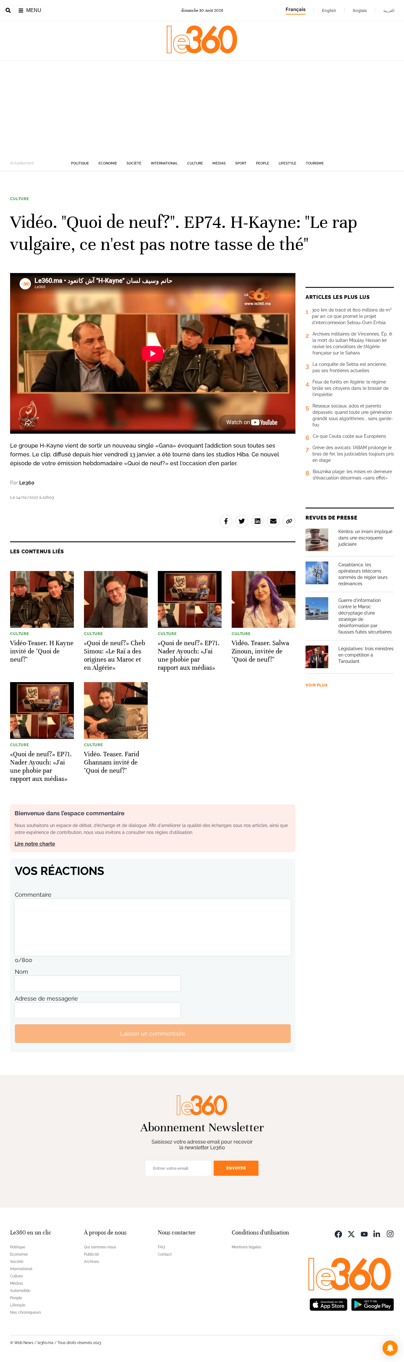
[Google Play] (372, 1303)
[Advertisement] (202, 108)
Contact (165, 1254)
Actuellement (22, 163)
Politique (80, 163)
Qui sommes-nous (100, 1247)
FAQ (161, 1247)
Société (134, 163)
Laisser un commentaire (152, 1033)
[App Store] (329, 1303)
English (329, 10)
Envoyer (236, 1168)
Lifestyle (287, 163)
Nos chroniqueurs (25, 1312)
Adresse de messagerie (46, 998)
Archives (91, 1261)
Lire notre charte (35, 844)
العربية (389, 10)
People (262, 163)
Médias (219, 163)
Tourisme (315, 163)
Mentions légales (246, 1247)
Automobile (20, 1290)
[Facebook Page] (338, 1233)
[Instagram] (390, 1233)
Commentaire (33, 894)
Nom (21, 971)
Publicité (91, 1254)
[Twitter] (351, 1233)
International (164, 163)
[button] (390, 1348)
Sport (241, 163)
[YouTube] (364, 1233)
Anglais (360, 10)
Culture (195, 163)
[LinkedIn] (377, 1233)
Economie (107, 163)
